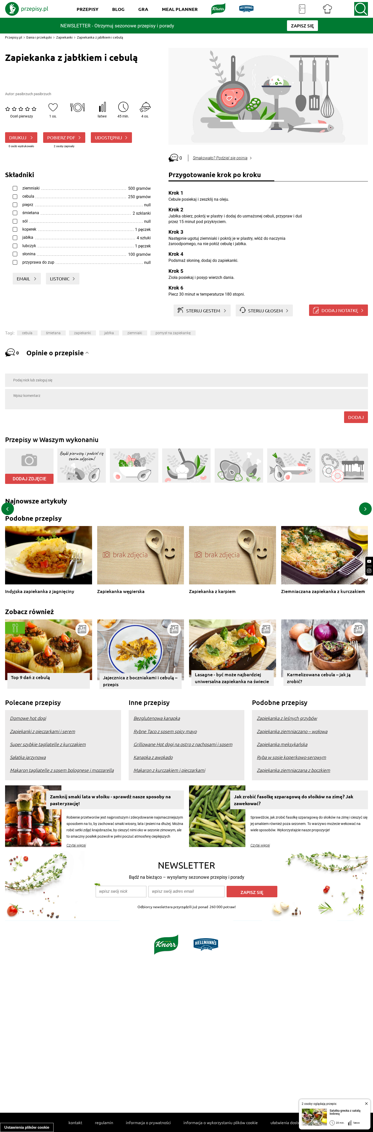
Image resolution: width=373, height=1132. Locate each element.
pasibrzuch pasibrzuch (33, 94)
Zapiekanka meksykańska (282, 744)
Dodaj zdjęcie (29, 478)
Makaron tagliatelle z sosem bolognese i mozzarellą (62, 770)
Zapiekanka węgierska (121, 591)
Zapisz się (252, 892)
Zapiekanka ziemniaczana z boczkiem (293, 770)
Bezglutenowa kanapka (156, 718)
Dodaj (356, 417)
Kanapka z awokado (153, 757)
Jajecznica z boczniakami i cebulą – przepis (140, 680)
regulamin (104, 1122)
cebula (27, 333)
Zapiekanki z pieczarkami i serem (42, 731)
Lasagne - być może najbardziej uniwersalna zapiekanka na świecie (232, 677)
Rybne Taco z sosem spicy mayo (165, 731)
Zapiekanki (64, 37)
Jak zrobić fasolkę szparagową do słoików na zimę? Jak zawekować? (293, 799)
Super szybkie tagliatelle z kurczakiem (48, 744)
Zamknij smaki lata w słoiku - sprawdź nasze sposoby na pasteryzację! (110, 799)
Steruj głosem (265, 310)
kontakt (75, 1122)
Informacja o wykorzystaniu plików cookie (220, 1122)
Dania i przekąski (39, 37)
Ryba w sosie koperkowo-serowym (291, 757)
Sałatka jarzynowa (28, 757)
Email (24, 278)
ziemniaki (134, 333)
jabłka (109, 333)
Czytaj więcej (76, 845)
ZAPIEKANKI (82, 333)
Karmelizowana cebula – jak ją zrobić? (319, 677)
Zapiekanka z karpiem (212, 591)
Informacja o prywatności (148, 1122)
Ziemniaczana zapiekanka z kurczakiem (323, 591)
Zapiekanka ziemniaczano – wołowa (292, 731)
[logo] (26, 9)
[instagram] (369, 571)
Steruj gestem (203, 310)
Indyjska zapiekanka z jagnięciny (39, 591)
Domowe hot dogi (28, 718)
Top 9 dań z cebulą (30, 677)
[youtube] (369, 561)
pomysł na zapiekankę (173, 333)
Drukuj (18, 137)
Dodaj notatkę (339, 310)
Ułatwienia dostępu (287, 1122)
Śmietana (53, 333)
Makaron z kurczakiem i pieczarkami (169, 770)
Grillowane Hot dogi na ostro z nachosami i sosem (182, 744)
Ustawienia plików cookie (26, 1127)
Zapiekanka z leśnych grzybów (287, 718)
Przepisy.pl (13, 37)
